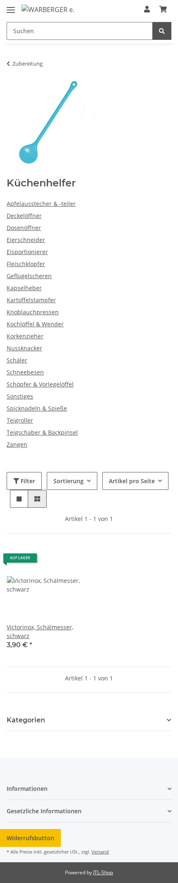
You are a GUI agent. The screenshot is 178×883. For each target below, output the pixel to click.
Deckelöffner (24, 216)
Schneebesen (25, 372)
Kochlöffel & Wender (35, 324)
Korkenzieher (25, 336)
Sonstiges (20, 396)
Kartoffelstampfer (31, 300)
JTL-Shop (103, 872)
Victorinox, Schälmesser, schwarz (40, 631)
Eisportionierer (27, 252)
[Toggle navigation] (11, 6)
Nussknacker (24, 348)
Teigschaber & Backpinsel (42, 432)
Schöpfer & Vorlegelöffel (40, 384)
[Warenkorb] (163, 9)
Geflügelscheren (29, 276)
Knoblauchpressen (33, 312)
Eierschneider (26, 240)
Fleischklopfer (26, 264)
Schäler (17, 360)
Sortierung (68, 481)
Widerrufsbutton (30, 838)
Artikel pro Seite (132, 481)
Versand (100, 852)
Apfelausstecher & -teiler (41, 204)
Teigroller (20, 420)
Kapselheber (24, 288)
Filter (27, 481)
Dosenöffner (24, 228)
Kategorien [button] (26, 720)
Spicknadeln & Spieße (37, 408)
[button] (147, 9)
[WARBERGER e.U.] (48, 9)
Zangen (17, 444)
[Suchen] (161, 31)
